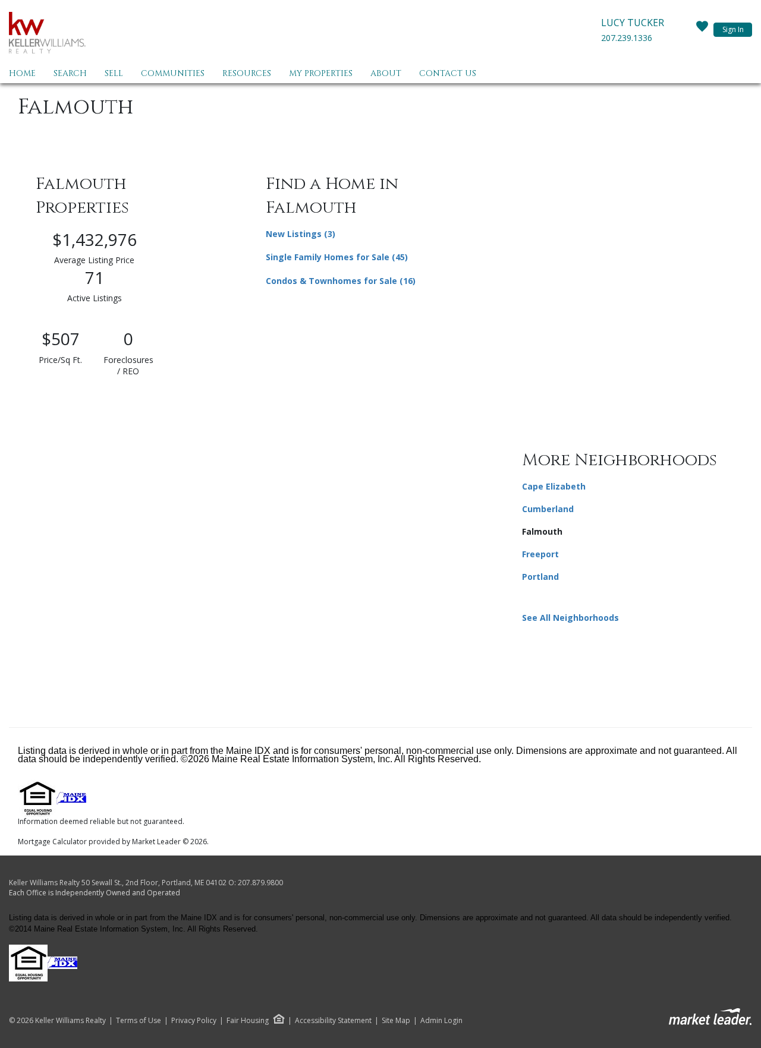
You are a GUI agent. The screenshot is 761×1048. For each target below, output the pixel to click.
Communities (173, 73)
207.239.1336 (626, 37)
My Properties (321, 73)
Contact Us (447, 73)
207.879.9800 (260, 882)
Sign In (733, 29)
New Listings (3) (300, 233)
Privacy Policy (193, 1020)
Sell (114, 73)
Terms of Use (138, 1020)
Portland (540, 576)
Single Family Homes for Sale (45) (337, 257)
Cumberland (548, 508)
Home (22, 73)
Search (70, 73)
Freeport (540, 554)
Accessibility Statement (333, 1020)
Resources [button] (246, 73)
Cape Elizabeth (554, 486)
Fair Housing (248, 1020)
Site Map (396, 1020)
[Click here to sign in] (702, 29)
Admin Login (441, 1020)
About (385, 73)
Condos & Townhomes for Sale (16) (341, 280)
